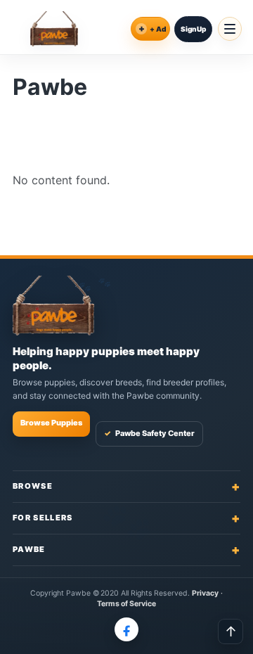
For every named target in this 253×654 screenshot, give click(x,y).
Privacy (205, 593)
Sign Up (193, 29)
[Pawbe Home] (54, 29)
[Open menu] (230, 29)
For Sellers (126, 518)
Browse (126, 486)
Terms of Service (127, 603)
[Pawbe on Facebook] (126, 629)
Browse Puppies (51, 423)
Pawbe (126, 549)
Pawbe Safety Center (149, 433)
